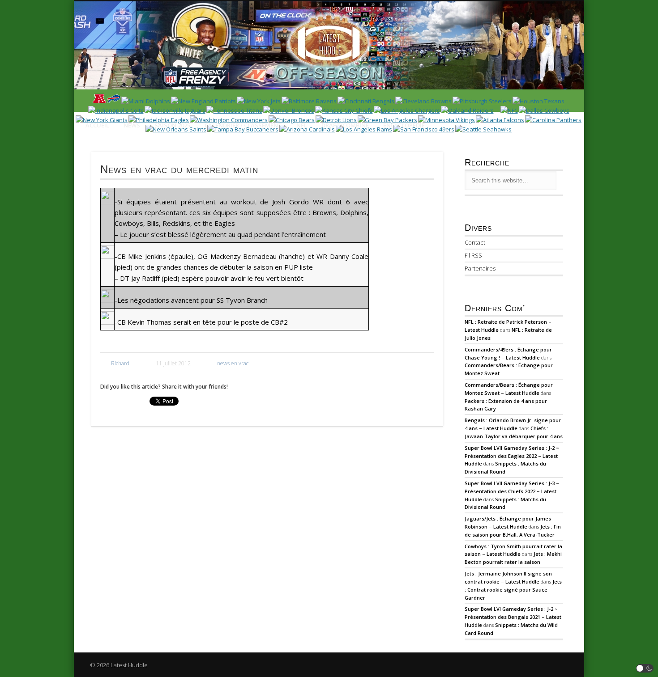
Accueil (97, 125)
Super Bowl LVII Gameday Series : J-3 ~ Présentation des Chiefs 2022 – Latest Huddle (512, 491)
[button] (645, 668)
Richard (120, 363)
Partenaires (480, 268)
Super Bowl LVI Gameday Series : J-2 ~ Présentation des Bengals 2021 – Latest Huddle (513, 616)
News (132, 125)
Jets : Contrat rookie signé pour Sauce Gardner (513, 589)
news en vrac (232, 363)
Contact (475, 242)
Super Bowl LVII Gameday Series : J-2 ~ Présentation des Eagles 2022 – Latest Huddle (512, 455)
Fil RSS (473, 255)
